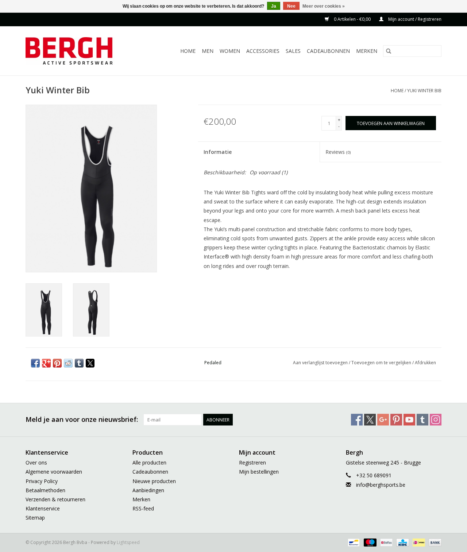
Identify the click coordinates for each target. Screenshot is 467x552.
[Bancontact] (353, 542)
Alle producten (149, 462)
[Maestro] (369, 542)
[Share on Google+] (46, 363)
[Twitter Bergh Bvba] (370, 419)
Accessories (262, 50)
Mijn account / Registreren (414, 19)
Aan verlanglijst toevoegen (321, 362)
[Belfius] (386, 542)
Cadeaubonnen (328, 50)
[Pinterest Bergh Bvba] (396, 419)
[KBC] (402, 542)
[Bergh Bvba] (78, 51)
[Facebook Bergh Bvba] (357, 419)
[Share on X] (90, 363)
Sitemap (35, 517)
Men (207, 50)
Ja (273, 6)
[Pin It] (57, 363)
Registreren (252, 462)
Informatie (218, 151)
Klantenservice (43, 508)
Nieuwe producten (154, 481)
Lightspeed (128, 542)
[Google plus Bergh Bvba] (383, 419)
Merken (366, 50)
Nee (291, 6)
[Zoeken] (388, 51)
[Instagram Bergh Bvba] (435, 419)
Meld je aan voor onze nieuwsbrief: (82, 419)
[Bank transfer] (433, 542)
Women (230, 50)
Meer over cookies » (323, 6)
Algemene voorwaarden (54, 471)
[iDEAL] (418, 542)
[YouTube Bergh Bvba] (409, 419)
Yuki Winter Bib (424, 91)
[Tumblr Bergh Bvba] (422, 419)
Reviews (338, 151)
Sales (293, 50)
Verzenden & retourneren (55, 499)
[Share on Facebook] (35, 363)
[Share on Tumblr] (79, 363)
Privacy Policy (42, 481)
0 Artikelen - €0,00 (352, 19)
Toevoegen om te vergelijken (381, 362)
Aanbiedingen (148, 490)
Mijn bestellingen (259, 471)
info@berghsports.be (380, 484)
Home (188, 50)
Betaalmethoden (45, 490)
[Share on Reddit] (68, 363)
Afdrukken (425, 362)
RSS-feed (143, 508)
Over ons (36, 462)
